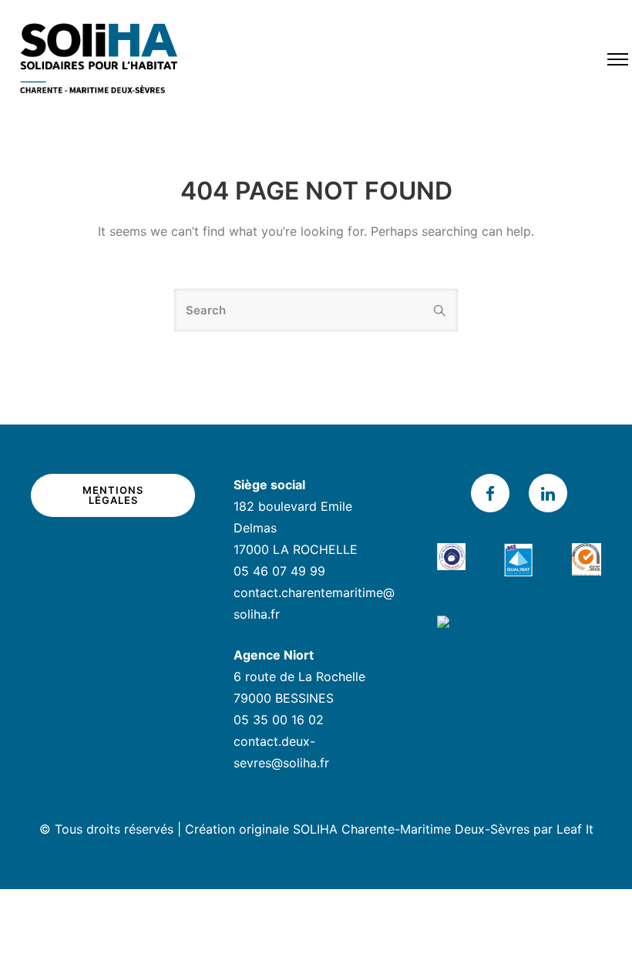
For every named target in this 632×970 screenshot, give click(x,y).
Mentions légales (112, 495)
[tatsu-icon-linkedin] (548, 493)
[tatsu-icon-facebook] (494, 493)
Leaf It (574, 829)
